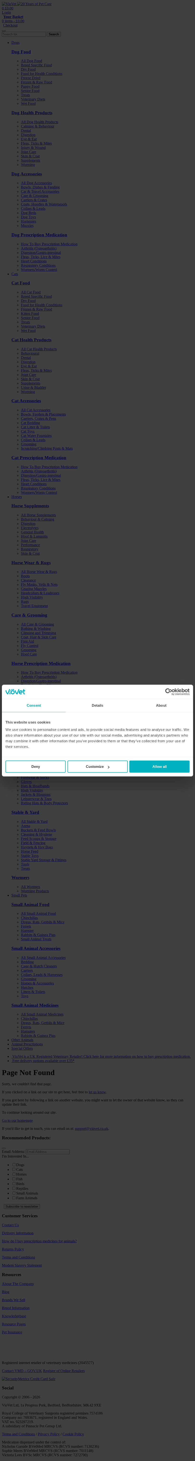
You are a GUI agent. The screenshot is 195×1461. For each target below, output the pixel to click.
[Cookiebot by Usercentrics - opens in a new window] (169, 691)
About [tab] (161, 705)
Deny (35, 767)
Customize (95, 767)
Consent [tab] (34, 705)
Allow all (159, 767)
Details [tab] (97, 705)
